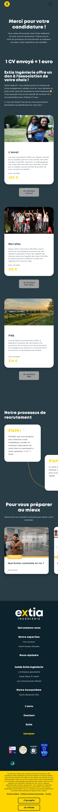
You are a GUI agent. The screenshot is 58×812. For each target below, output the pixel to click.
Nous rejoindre (29, 655)
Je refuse (29, 807)
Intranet (29, 734)
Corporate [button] (14, 557)
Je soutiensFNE (29, 375)
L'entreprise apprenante (29, 672)
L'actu (29, 706)
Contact (29, 715)
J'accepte (29, 800)
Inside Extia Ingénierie (29, 667)
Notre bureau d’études (29, 646)
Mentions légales (13, 794)
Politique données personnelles (32, 794)
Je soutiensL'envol (29, 192)
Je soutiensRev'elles (29, 284)
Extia (29, 725)
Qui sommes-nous (29, 628)
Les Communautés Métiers (29, 681)
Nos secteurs (29, 642)
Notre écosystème (29, 690)
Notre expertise (29, 637)
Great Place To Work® (29, 677)
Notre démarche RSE (29, 695)
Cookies (48, 794)
